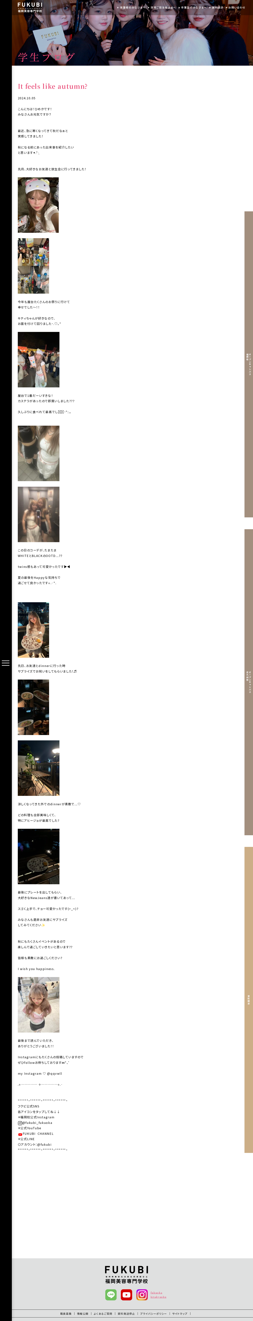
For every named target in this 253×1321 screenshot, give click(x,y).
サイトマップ (180, 1313)
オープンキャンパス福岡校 (249, 364)
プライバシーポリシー (153, 1313)
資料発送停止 (126, 1313)
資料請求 (218, 7)
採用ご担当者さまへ (163, 7)
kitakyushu (158, 1296)
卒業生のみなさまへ (194, 7)
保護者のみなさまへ (133, 7)
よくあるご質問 (103, 1313)
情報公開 (83, 1313)
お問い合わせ (237, 7)
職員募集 (66, 1313)
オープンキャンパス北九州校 (249, 682)
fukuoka (156, 1292)
